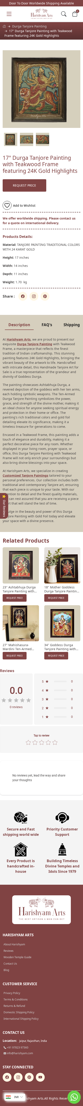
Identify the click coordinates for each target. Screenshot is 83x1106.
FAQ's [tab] (47, 324)
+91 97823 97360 (17, 1047)
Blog (6, 970)
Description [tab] (19, 324)
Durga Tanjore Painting (29, 26)
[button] (58, 681)
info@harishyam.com (19, 1053)
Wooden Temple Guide (17, 957)
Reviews (9, 951)
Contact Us (10, 963)
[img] (16, 700)
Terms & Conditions (16, 999)
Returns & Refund (14, 1006)
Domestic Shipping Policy (19, 1012)
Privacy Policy (12, 993)
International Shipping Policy (21, 1019)
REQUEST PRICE (24, 185)
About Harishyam (14, 944)
